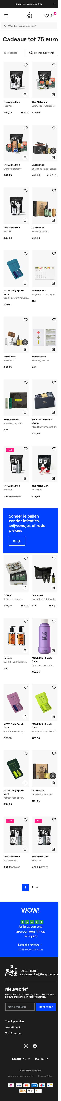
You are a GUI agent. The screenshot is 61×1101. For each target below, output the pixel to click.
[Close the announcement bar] (55, 4)
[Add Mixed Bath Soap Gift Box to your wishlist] (54, 383)
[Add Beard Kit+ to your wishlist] (54, 449)
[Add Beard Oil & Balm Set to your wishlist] (54, 754)
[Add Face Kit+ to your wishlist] (26, 65)
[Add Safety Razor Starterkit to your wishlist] (54, 65)
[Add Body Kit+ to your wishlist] (54, 820)
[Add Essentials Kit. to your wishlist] (26, 820)
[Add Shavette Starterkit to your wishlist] (26, 128)
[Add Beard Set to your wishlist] (26, 320)
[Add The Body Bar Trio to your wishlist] (54, 320)
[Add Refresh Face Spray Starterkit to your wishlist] (26, 754)
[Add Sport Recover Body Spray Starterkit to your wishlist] (26, 687)
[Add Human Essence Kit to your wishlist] (26, 383)
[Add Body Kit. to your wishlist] (26, 449)
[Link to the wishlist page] (46, 15)
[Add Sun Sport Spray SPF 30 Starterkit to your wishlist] (54, 687)
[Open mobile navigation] (6, 15)
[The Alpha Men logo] (29, 15)
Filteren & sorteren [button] (44, 52)
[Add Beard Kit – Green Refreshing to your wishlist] (26, 558)
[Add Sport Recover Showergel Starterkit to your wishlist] (26, 254)
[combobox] (28, 25)
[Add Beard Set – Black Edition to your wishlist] (54, 128)
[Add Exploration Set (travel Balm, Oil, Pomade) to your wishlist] (54, 558)
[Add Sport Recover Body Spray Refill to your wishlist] (54, 621)
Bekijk (17, 541)
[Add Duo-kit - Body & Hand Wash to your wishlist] (26, 621)
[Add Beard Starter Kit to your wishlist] (54, 191)
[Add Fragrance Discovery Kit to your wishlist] (54, 254)
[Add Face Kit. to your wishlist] (26, 191)
